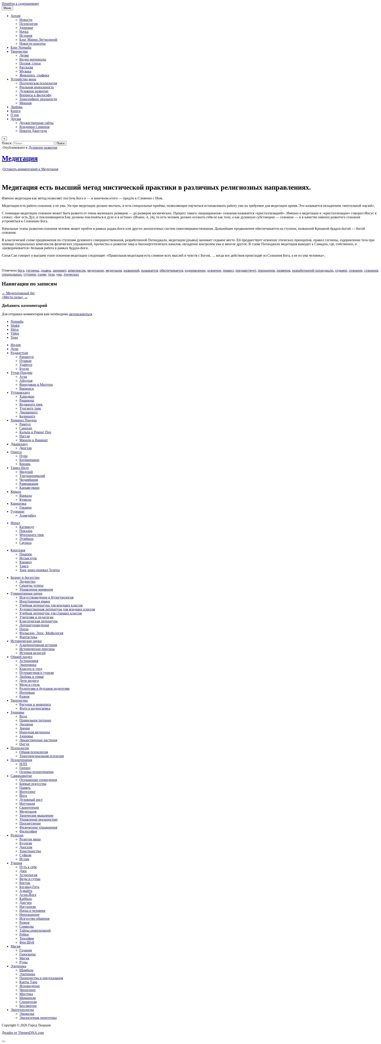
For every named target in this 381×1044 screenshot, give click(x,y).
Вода (23, 716)
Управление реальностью (38, 819)
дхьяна (46, 270)
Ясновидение (29, 986)
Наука (23, 31)
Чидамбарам (28, 480)
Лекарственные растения (38, 740)
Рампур (25, 424)
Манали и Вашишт (33, 440)
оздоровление (195, 270)
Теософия (26, 938)
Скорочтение (29, 807)
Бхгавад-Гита (29, 887)
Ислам (24, 859)
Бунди (24, 369)
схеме (42, 274)
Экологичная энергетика (38, 1018)
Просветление (30, 823)
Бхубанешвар (29, 460)
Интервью (27, 692)
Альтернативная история (38, 645)
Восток (24, 883)
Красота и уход (30, 669)
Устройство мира (23, 79)
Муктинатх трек (31, 535)
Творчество (19, 51)
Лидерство (27, 581)
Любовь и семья (31, 677)
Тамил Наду (20, 468)
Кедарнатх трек (31, 404)
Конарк (24, 464)
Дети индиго (29, 680)
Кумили (25, 499)
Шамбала (26, 970)
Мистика (26, 994)
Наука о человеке (32, 910)
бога (21, 270)
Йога (23, 795)
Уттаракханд (20, 392)
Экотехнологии (22, 1010)
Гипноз (24, 768)
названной (131, 270)
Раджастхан (19, 353)
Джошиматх (28, 412)
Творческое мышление (36, 815)
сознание (355, 270)
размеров (283, 270)
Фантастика (28, 637)
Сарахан (25, 428)
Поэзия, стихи (30, 63)
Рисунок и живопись (35, 704)
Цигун (24, 744)
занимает (59, 270)
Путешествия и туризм (36, 673)
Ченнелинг (27, 990)
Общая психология (33, 752)
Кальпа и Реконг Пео (35, 432)
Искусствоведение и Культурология (46, 597)
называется (149, 270)
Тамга (23, 566)
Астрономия (28, 661)
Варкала (25, 495)
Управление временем (36, 589)
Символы (26, 926)
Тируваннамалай (32, 476)
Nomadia (17, 321)
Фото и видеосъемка (34, 708)
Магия (15, 946)
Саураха (25, 543)
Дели (14, 349)
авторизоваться (80, 314)
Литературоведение (34, 625)
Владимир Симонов (34, 127)
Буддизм (25, 843)
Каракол (25, 562)
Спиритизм (28, 1002)
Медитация (20, 158)
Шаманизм (27, 998)
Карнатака (18, 503)
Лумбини (26, 539)
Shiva (15, 329)
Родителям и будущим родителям (44, 688)
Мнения (25, 103)
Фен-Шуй (26, 942)
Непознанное (29, 914)
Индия (16, 345)
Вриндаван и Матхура (36, 384)
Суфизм (25, 855)
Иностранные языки (34, 601)
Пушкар (25, 361)
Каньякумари (29, 488)
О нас (15, 115)
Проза (23, 629)
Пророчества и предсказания (41, 978)
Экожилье (26, 1014)
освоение (214, 270)
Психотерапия (21, 760)
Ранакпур (26, 357)
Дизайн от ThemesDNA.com (23, 1033)
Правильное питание (35, 720)
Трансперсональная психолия (41, 756)
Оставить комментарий (30, 169)
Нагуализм (27, 907)
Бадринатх (27, 416)
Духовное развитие (33, 91)
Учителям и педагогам (36, 617)
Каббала (25, 899)
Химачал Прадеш (24, 420)
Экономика (27, 665)
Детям (24, 55)
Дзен (23, 871)
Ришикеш (26, 400)
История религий (32, 653)
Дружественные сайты (36, 123)
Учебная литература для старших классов (50, 613)
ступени (30, 274)
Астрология (28, 875)
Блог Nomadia (21, 47)
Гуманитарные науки (26, 593)
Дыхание (26, 724)
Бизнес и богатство (25, 577)
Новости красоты (32, 43)
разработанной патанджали (312, 270)
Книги (16, 111)
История (25, 35)
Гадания (25, 950)
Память (24, 788)
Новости (25, 20)
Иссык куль (28, 558)
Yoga (14, 337)
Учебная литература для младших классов (51, 605)
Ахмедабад (27, 515)
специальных (12, 274)
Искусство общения (34, 918)
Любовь (16, 107)
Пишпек (25, 554)
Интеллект (27, 792)
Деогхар (25, 448)
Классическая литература (38, 621)
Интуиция (27, 803)
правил (228, 270)
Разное (24, 696)
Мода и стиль (29, 684)
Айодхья (25, 380)
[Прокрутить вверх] (3, 1041)
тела (51, 274)
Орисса (16, 452)
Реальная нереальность (36, 87)
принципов (266, 270)
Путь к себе (28, 867)
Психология (28, 24)
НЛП (23, 764)
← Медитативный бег (18, 293)
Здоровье (26, 28)
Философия (28, 831)
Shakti (15, 325)
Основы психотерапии (36, 772)
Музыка (25, 71)
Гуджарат (17, 511)
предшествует (245, 270)
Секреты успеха (31, 585)
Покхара (25, 531)
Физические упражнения (38, 827)
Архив (16, 16)
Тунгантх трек (30, 408)
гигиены (32, 270)
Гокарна (25, 507)
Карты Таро (28, 982)
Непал (15, 523)
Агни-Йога (27, 895)
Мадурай (26, 472)
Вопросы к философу (35, 95)
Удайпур (25, 365)
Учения (16, 863)
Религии (17, 835)
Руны (23, 962)
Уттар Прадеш (21, 373)
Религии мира (30, 839)
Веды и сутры (29, 879)
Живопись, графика (34, 75)
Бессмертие (28, 1006)
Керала (16, 491)
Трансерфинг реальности (38, 99)
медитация (114, 270)
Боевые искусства (32, 784)
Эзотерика (18, 966)
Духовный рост (31, 799)
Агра (23, 376)
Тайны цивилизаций (35, 930)
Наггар (24, 436)
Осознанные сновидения (38, 780)
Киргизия (18, 550)
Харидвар (26, 396)
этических (71, 274)
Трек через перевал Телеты (39, 570)
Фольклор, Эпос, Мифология (41, 633)
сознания (371, 270)
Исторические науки (26, 641)
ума (59, 274)
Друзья (16, 119)
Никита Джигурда (33, 131)
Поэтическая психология (38, 83)
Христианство (30, 851)
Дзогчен (25, 903)
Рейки (24, 934)
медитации (95, 270)
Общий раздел (21, 657)
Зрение (24, 728)
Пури (23, 456)
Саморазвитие (21, 776)
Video (15, 333)
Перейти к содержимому (20, 4)
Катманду (26, 527)
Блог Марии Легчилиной (38, 39)
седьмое (341, 270)
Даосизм (25, 847)
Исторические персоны (37, 649)
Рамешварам (28, 484)
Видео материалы (32, 59)
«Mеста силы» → (15, 297)
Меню (7, 8)
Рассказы (26, 67)
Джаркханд (19, 444)
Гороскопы (27, 954)
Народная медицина (34, 732)
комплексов (77, 270)
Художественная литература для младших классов (57, 609)
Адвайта (25, 891)
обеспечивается (171, 270)
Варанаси (26, 388)
